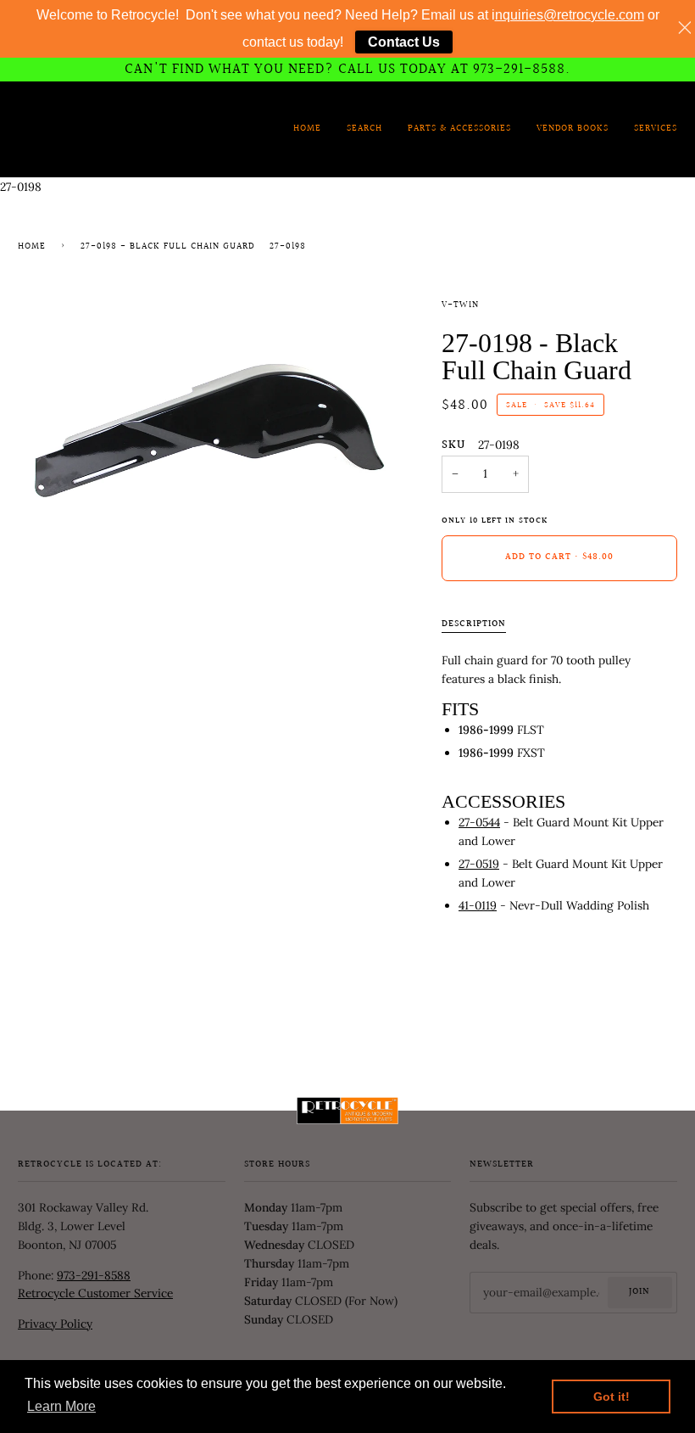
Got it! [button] (611, 1396)
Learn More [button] (61, 1406)
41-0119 (478, 905)
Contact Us (404, 42)
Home (32, 247)
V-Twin (460, 305)
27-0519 (479, 863)
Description (474, 624)
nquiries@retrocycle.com (569, 15)
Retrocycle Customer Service (95, 1293)
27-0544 (479, 822)
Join (639, 1292)
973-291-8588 (94, 1275)
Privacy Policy (55, 1323)
